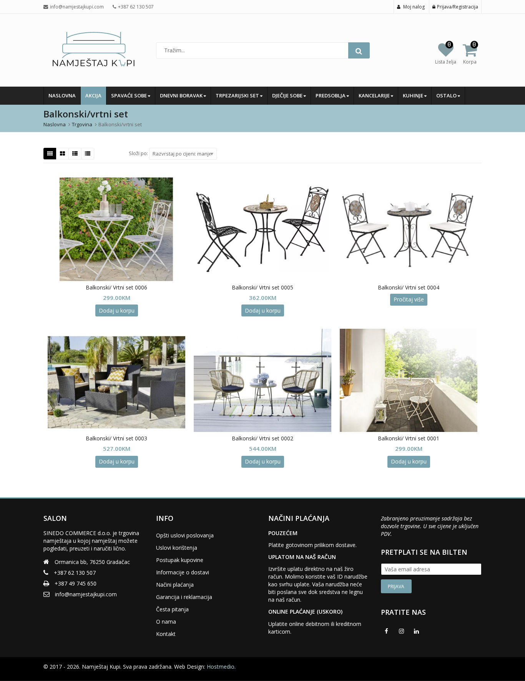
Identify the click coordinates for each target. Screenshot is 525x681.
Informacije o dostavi (182, 572)
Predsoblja (331, 95)
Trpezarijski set (238, 95)
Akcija (93, 95)
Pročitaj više (409, 299)
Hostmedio (220, 666)
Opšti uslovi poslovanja (185, 535)
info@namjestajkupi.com (86, 594)
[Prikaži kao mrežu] (49, 153)
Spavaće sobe (129, 95)
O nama (166, 621)
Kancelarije (375, 95)
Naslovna (62, 95)
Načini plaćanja (175, 584)
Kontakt (166, 633)
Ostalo (447, 95)
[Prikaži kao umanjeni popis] (87, 153)
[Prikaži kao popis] (74, 153)
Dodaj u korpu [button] (117, 310)
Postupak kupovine (179, 560)
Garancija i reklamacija (184, 597)
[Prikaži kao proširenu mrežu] (62, 153)
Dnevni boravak (182, 95)
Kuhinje (413, 95)
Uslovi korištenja (176, 547)
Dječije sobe (288, 95)
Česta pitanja (172, 609)
